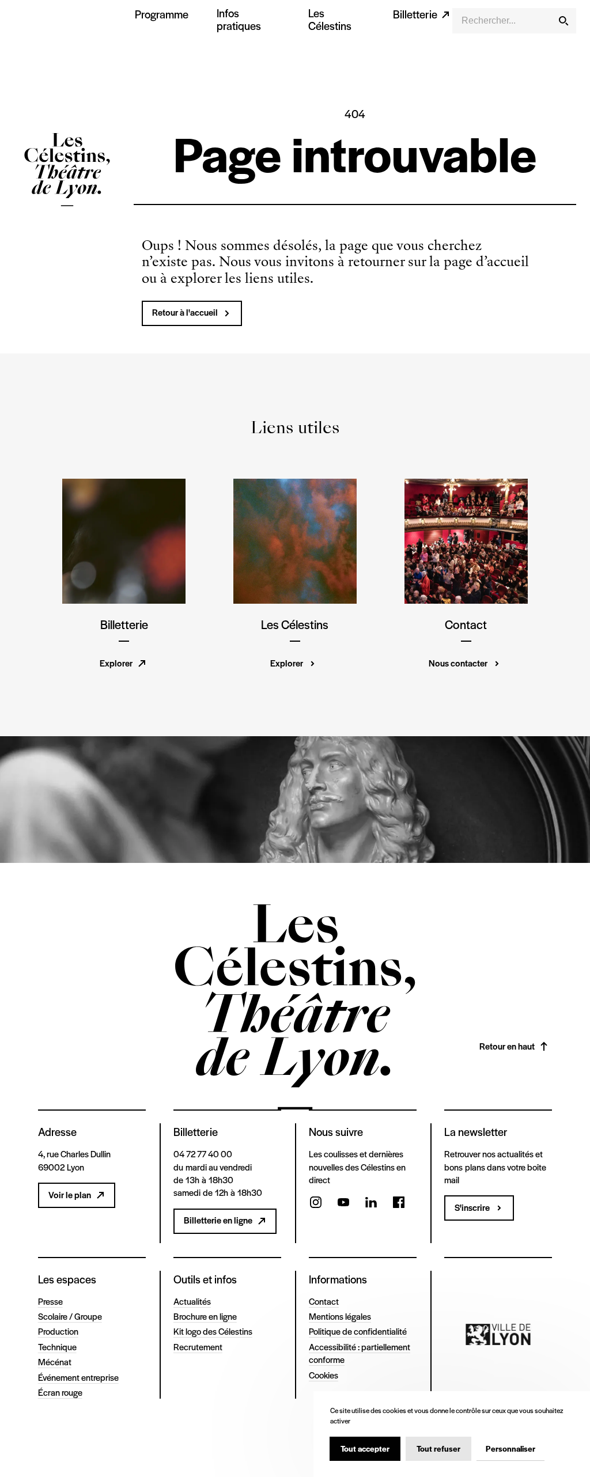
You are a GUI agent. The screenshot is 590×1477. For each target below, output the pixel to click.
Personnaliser (510, 1448)
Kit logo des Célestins (212, 1331)
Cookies (323, 1375)
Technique (57, 1346)
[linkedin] (371, 1203)
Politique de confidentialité (358, 1331)
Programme (161, 14)
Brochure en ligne (205, 1316)
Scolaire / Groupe (70, 1316)
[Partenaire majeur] (498, 1334)
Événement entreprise (78, 1377)
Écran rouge (60, 1392)
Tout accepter (365, 1448)
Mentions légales (340, 1316)
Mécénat (54, 1361)
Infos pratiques (239, 19)
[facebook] (399, 1203)
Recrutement (197, 1346)
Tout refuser (438, 1448)
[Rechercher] (563, 20)
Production (58, 1331)
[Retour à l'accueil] (67, 171)
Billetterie (415, 14)
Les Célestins (329, 19)
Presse (50, 1301)
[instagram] (316, 1203)
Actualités (192, 1301)
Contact (324, 1301)
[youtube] (343, 1203)
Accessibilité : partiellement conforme (359, 1352)
